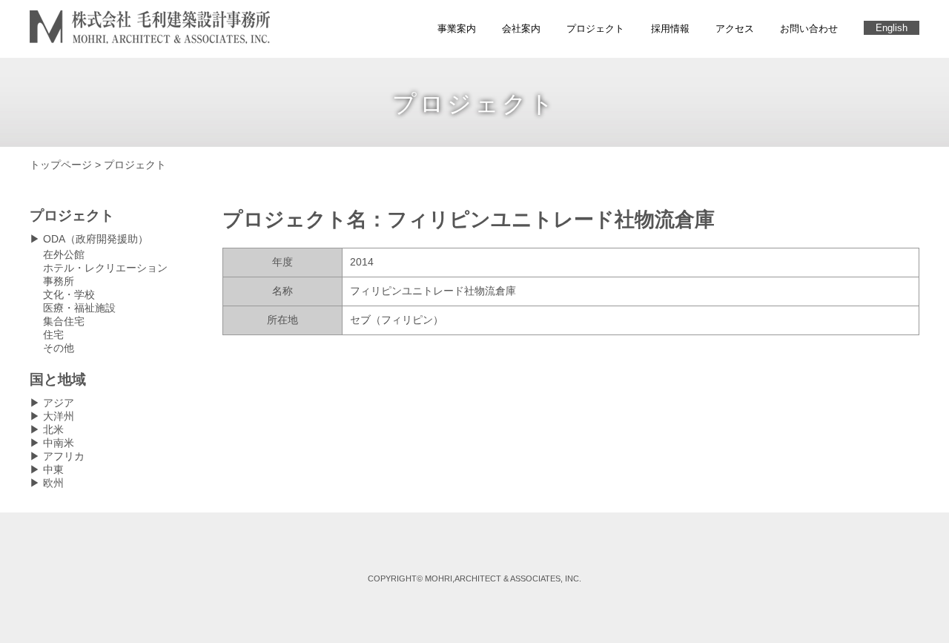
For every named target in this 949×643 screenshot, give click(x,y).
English (891, 27)
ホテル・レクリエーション (105, 268)
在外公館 (64, 254)
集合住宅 (64, 321)
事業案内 (456, 28)
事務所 (58, 281)
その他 (58, 348)
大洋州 (58, 416)
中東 (53, 469)
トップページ (61, 165)
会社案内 (521, 28)
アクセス (734, 28)
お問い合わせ (809, 28)
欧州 (53, 483)
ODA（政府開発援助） (95, 239)
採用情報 (670, 28)
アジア (58, 403)
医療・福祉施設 (79, 308)
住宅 (53, 334)
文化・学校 (69, 294)
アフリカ (64, 456)
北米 (53, 429)
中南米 (58, 443)
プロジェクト (595, 28)
